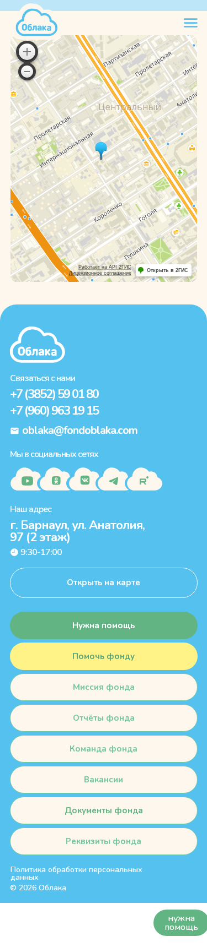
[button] (104, 656)
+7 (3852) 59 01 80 (54, 394)
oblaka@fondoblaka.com (79, 430)
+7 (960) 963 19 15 (54, 410)
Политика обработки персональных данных (76, 873)
